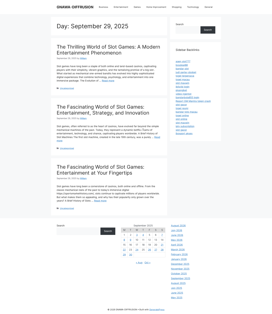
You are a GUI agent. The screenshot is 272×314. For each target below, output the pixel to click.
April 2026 (177, 244)
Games (137, 7)
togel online (182, 115)
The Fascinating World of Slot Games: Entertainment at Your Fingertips (100, 170)
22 (124, 249)
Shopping (176, 7)
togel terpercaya (185, 75)
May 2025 (176, 297)
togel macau (183, 79)
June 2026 (177, 235)
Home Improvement (156, 7)
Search (180, 24)
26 (149, 249)
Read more (108, 80)
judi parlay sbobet (186, 72)
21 (162, 244)
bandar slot (182, 68)
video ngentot (183, 94)
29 (124, 254)
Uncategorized (67, 88)
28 (162, 249)
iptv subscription (185, 126)
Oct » (147, 262)
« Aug (139, 262)
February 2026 (179, 254)
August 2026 (178, 225)
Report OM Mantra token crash (193, 101)
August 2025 (178, 283)
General (208, 7)
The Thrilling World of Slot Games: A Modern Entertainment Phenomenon (108, 50)
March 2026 (178, 249)
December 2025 (180, 264)
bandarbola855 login (187, 97)
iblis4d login (182, 86)
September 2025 (180, 278)
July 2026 (176, 230)
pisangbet (181, 90)
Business (103, 7)
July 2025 (176, 288)
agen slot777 (183, 61)
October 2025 (179, 273)
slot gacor (181, 104)
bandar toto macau (186, 111)
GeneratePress (156, 309)
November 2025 (180, 268)
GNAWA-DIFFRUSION (75, 7)
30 (130, 254)
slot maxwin (182, 83)
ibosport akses (184, 133)
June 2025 (177, 292)
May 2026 (176, 240)
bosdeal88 (182, 65)
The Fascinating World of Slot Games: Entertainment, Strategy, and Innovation (103, 110)
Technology (193, 7)
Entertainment (121, 7)
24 (136, 249)
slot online (181, 119)
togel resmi (182, 108)
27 (155, 249)
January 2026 (179, 259)
